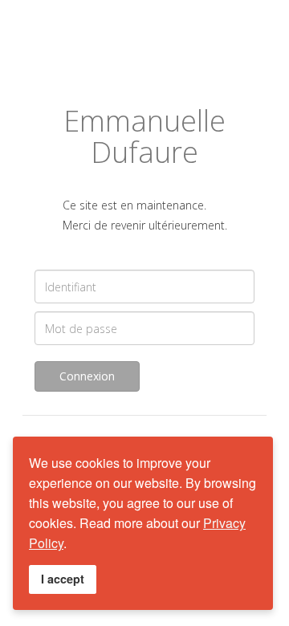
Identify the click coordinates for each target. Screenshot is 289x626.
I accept (62, 579)
